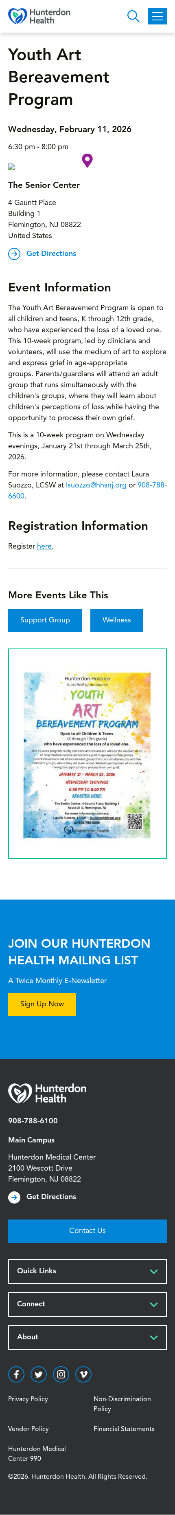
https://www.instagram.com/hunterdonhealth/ (61, 1374)
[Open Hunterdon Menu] (157, 16)
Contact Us (87, 1231)
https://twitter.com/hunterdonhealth (39, 1374)
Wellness (117, 620)
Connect (31, 1304)
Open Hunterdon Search (133, 16)
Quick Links (36, 1271)
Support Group (45, 620)
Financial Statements (124, 1429)
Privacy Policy (28, 1399)
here (44, 546)
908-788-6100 (33, 1121)
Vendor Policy (28, 1429)
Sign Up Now (42, 1004)
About (27, 1337)
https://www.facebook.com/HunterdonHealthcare (16, 1374)
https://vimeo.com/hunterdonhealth (83, 1374)
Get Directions (51, 254)
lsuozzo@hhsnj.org (96, 485)
